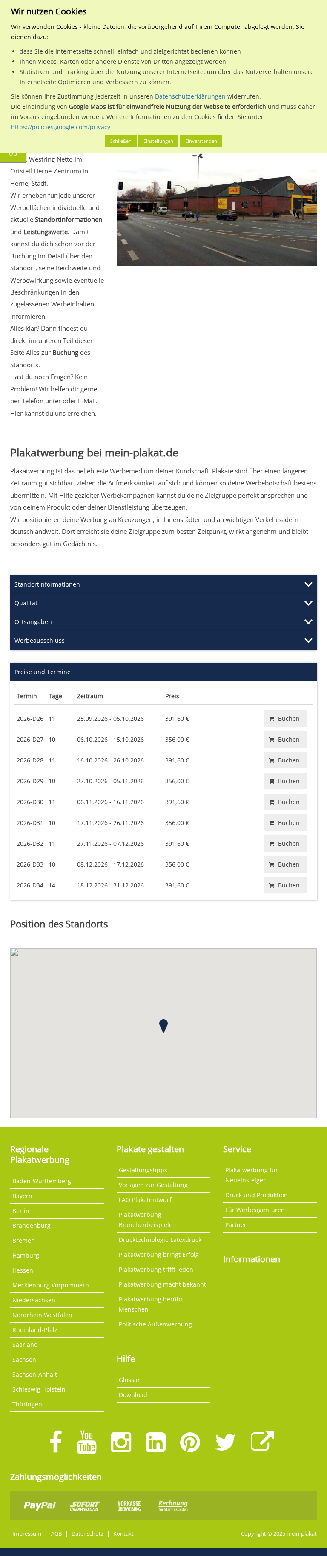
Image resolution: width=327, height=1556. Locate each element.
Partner (236, 1225)
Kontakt (123, 1533)
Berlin (20, 1211)
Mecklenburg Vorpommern (50, 1285)
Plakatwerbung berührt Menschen (152, 1304)
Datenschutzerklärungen (190, 96)
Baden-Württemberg (41, 1181)
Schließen (121, 141)
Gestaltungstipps (143, 1170)
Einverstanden (201, 141)
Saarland (25, 1345)
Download (133, 1395)
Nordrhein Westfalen (42, 1315)
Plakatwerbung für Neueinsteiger (251, 1175)
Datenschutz (87, 1533)
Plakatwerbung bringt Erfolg (159, 1254)
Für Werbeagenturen (255, 1210)
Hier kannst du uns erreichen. (53, 413)
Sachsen (24, 1359)
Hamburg (25, 1255)
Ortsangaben (33, 622)
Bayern (22, 1196)
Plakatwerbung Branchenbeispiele (145, 1219)
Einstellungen (158, 141)
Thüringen (27, 1404)
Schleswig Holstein (39, 1389)
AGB (56, 1533)
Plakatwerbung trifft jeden (156, 1269)
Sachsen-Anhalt (34, 1374)
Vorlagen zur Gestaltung (153, 1185)
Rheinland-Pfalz (34, 1330)
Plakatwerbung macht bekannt (162, 1284)
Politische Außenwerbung (155, 1324)
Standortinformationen (47, 584)
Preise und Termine (42, 672)
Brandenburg (31, 1226)
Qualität (25, 603)
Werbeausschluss (39, 640)
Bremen (23, 1240)
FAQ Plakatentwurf (145, 1200)
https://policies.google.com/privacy (60, 127)
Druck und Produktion (256, 1195)
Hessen (22, 1270)
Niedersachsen (33, 1300)
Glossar (129, 1380)
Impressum (26, 1533)
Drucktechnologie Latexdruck (160, 1240)
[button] (163, 1026)
